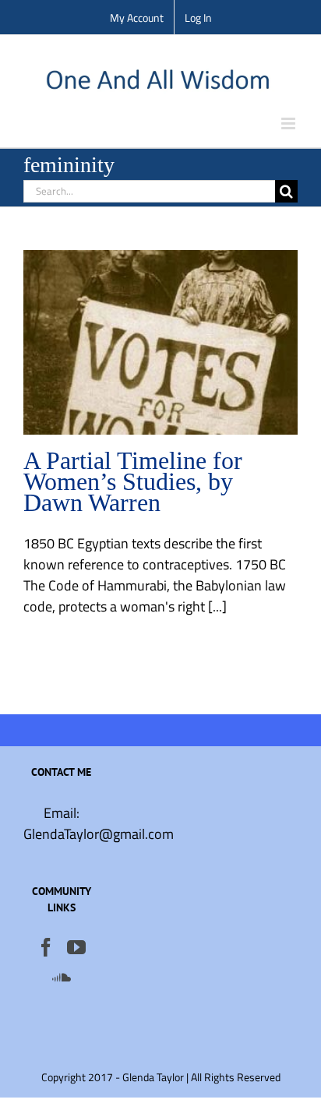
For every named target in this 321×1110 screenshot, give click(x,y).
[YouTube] (76, 947)
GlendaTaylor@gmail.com (98, 833)
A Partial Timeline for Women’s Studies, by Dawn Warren (132, 481)
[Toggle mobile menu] (289, 123)
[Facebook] (46, 947)
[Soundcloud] (61, 976)
